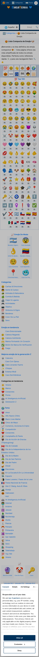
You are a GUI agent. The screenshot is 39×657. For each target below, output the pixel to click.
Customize (18, 644)
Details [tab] (15, 587)
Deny (19, 650)
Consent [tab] (5, 587)
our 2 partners (14, 598)
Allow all (19, 638)
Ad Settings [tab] (25, 587)
